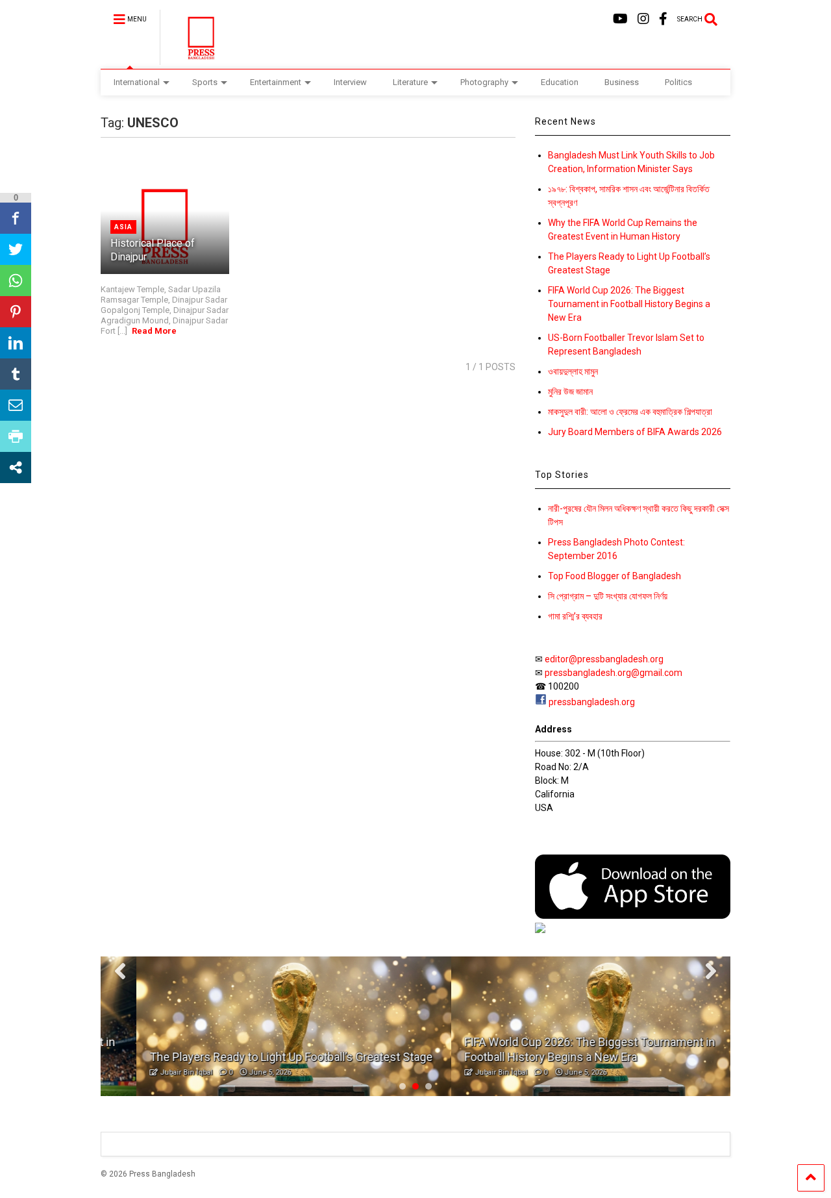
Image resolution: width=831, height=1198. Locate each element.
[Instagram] (643, 19)
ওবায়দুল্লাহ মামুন (573, 371)
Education (559, 82)
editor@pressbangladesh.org (604, 659)
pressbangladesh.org (592, 702)
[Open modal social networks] (15, 467)
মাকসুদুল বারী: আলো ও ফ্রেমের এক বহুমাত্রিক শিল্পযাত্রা (630, 411)
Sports (204, 82)
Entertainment (275, 82)
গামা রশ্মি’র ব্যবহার (575, 616)
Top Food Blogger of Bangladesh (614, 576)
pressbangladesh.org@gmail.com (613, 673)
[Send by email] (15, 405)
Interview (350, 82)
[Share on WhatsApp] (15, 280)
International (137, 82)
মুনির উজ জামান (570, 391)
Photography (484, 82)
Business (621, 82)
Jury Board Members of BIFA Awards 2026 (635, 432)
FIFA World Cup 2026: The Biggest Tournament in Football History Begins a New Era (629, 304)
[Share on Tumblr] (15, 374)
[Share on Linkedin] (15, 342)
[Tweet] (15, 249)
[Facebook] (663, 19)
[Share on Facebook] (15, 218)
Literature (410, 82)
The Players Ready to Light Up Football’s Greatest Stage (255, 1057)
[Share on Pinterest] (15, 311)
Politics (678, 82)
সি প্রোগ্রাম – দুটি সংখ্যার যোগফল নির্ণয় (607, 596)
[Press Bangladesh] (194, 59)
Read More (154, 331)
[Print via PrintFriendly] (15, 436)
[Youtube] (620, 19)
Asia (123, 227)
